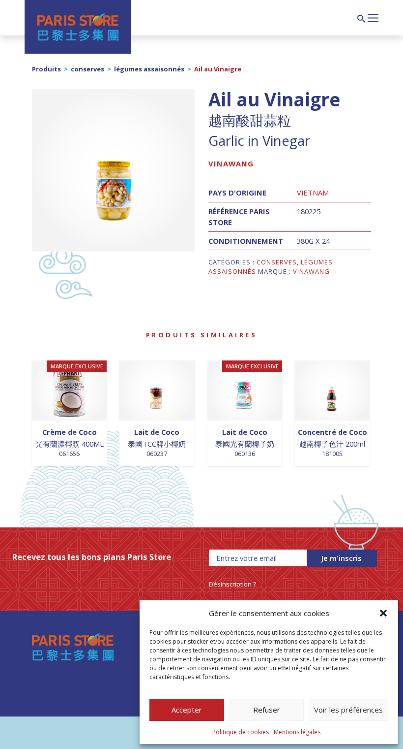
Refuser (266, 710)
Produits (46, 69)
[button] (383, 613)
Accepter (187, 710)
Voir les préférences (348, 710)
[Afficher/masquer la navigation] (373, 16)
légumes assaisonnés (149, 69)
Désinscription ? (232, 584)
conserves (87, 69)
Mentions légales (297, 732)
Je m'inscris (341, 558)
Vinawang (231, 163)
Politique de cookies (240, 732)
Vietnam (313, 192)
